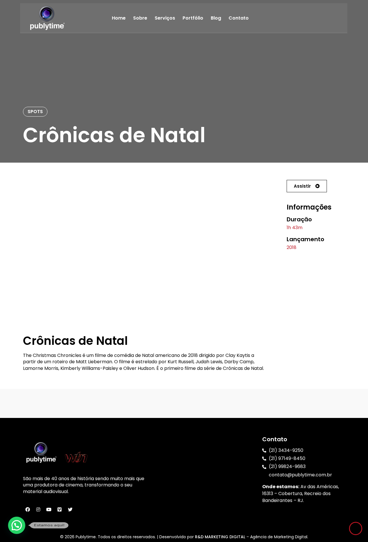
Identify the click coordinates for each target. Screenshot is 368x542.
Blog (216, 18)
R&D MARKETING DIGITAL (220, 537)
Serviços (165, 18)
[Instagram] (38, 509)
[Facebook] (27, 509)
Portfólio (193, 18)
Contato (239, 18)
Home (119, 18)
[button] (307, 186)
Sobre (140, 18)
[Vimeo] (59, 509)
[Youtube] (48, 509)
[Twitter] (70, 509)
